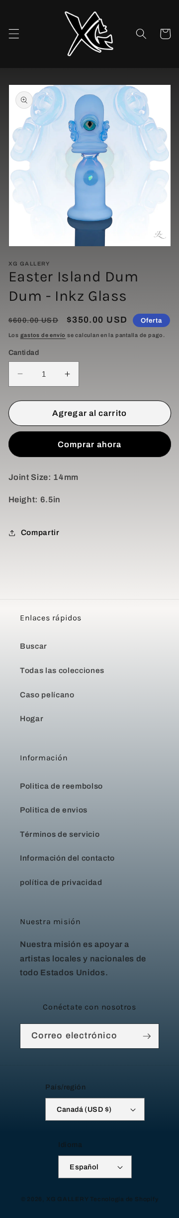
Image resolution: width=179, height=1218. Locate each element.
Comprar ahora (89, 444)
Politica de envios (54, 810)
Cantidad (23, 352)
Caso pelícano (47, 694)
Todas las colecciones (62, 670)
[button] (13, 34)
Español (84, 1167)
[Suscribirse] (147, 1036)
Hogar (31, 718)
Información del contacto (67, 858)
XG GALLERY (67, 1199)
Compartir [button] (40, 532)
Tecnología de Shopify (124, 1199)
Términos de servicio (59, 834)
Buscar (33, 646)
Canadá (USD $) (84, 1109)
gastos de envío (43, 335)
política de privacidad (61, 882)
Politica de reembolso (61, 786)
